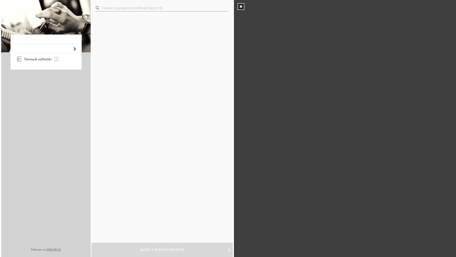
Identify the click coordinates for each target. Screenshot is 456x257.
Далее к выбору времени (162, 250)
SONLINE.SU (53, 249)
